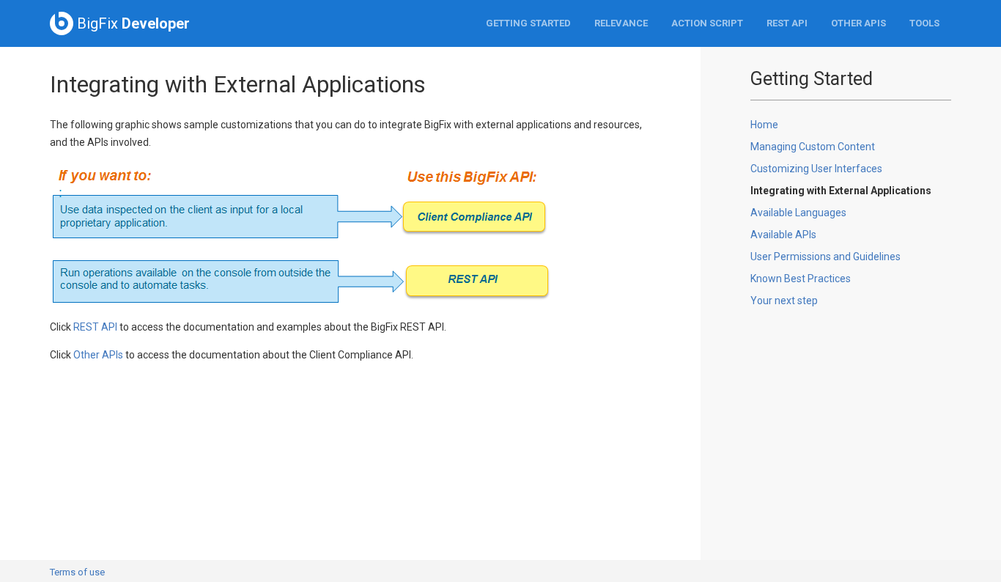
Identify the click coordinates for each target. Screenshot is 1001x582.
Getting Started (528, 23)
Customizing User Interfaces (816, 168)
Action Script (707, 23)
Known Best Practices (800, 278)
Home (764, 124)
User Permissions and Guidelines (825, 256)
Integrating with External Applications (840, 190)
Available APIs (783, 234)
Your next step (784, 300)
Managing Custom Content (812, 146)
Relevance (621, 23)
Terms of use (77, 572)
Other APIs (858, 23)
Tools (924, 23)
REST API (787, 23)
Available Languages (798, 212)
